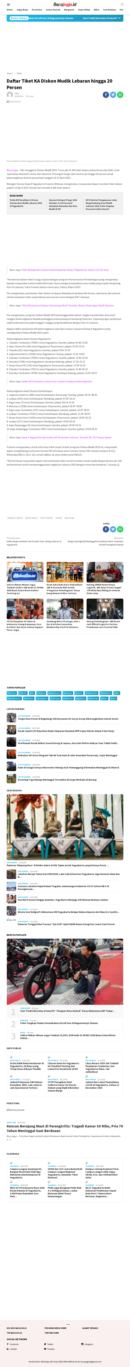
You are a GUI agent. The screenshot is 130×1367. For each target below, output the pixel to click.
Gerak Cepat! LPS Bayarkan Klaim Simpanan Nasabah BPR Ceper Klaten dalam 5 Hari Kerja (66, 731)
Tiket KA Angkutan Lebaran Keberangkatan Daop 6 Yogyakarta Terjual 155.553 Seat (65, 269)
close (68, 1324)
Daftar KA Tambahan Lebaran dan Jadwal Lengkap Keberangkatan (57, 381)
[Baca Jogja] (65, 4)
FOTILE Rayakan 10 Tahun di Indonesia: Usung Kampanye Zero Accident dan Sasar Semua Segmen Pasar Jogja (25, 625)
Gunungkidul (42, 698)
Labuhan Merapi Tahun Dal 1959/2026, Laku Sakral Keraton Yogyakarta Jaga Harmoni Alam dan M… (69, 875)
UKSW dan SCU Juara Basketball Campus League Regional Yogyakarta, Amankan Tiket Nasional (65, 1173)
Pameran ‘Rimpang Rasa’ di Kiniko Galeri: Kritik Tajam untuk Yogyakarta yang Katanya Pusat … (58, 865)
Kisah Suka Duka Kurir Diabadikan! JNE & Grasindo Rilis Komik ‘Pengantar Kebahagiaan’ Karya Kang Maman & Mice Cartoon (64, 589)
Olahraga (13, 1153)
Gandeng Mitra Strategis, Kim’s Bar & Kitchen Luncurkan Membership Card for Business (63, 624)
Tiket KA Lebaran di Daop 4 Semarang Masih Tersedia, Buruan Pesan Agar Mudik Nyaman (68, 305)
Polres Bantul (106, 693)
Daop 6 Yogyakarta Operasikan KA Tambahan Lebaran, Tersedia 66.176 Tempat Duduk (66, 437)
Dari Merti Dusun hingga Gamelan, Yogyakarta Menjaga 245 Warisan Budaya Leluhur (63, 899)
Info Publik (14, 1048)
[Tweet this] (113, 95)
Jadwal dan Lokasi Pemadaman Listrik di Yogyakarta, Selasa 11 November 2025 (102, 1085)
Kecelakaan (68, 698)
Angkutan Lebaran (15, 518)
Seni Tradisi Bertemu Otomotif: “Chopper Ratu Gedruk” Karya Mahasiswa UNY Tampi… (67, 1011)
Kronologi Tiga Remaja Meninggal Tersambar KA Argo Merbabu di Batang (57, 779)
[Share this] (106, 95)
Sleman (104, 698)
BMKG (116, 693)
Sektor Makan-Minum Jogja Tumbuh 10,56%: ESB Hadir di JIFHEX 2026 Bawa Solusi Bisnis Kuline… (68, 1037)
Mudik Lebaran (32, 518)
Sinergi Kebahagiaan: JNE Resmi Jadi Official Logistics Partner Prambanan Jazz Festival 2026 (103, 624)
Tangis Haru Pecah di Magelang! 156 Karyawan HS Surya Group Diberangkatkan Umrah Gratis (68, 718)
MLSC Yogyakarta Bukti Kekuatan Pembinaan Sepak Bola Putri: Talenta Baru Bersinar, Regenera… (100, 1192)
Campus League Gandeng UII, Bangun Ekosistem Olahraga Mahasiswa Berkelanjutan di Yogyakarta (26, 1173)
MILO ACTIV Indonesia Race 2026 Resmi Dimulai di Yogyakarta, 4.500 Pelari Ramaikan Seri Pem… (27, 1192)
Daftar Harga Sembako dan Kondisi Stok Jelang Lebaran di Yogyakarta (34, 541)
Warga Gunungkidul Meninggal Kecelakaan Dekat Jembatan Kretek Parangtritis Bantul (95, 541)
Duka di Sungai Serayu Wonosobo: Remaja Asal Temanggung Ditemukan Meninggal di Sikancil (68, 767)
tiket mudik (69, 518)
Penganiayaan (54, 693)
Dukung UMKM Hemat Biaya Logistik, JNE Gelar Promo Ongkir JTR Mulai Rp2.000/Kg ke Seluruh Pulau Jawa (104, 589)
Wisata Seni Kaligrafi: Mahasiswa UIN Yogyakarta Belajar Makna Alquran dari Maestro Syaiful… (69, 912)
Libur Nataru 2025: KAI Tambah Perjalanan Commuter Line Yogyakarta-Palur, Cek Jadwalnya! (102, 1067)
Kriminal (24, 1020)
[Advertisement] (65, 47)
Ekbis (22, 1033)
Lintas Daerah (15, 708)
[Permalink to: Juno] (10, 94)
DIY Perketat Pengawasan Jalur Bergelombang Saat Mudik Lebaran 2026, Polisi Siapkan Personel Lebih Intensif (101, 204)
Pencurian (12, 693)
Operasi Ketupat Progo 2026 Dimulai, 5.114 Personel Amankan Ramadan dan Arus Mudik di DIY (63, 204)
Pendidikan (28, 698)
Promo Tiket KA (46, 518)
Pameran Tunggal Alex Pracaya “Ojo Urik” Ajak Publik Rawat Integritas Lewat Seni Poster (66, 924)
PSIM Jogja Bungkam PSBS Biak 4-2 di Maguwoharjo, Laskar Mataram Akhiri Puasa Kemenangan (64, 1192)
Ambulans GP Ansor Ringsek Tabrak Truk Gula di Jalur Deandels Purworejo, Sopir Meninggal (67, 755)
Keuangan (68, 693)
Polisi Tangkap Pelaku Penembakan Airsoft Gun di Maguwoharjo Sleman (59, 1023)
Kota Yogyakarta (14, 698)
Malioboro (41, 693)
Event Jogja (55, 698)
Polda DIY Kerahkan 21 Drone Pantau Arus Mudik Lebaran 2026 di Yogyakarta (26, 203)
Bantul (113, 698)
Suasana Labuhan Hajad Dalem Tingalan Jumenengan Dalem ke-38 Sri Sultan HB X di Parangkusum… (63, 888)
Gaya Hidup (25, 1008)
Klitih (32, 693)
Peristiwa (13, 1103)
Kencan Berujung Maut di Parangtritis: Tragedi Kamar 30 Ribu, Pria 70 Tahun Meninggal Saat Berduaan (65, 1128)
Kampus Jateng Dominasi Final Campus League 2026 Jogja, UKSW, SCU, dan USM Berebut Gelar (101, 1173)
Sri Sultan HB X (91, 693)
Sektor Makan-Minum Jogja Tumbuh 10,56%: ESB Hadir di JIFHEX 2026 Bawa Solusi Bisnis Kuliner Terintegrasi (25, 589)
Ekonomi (78, 693)
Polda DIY (23, 693)
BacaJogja (12, 170)
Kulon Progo (93, 698)
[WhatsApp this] (120, 95)
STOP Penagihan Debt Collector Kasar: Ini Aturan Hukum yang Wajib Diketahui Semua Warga (63, 1086)
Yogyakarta (80, 698)
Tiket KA (58, 518)
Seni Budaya (14, 790)
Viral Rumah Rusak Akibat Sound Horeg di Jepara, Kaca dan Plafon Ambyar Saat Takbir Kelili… (68, 743)
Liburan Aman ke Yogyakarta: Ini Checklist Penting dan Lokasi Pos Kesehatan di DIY (63, 1066)
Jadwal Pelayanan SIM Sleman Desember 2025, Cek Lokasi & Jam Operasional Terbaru (26, 1085)
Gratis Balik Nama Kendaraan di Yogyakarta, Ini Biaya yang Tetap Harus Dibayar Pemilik (27, 1066)
